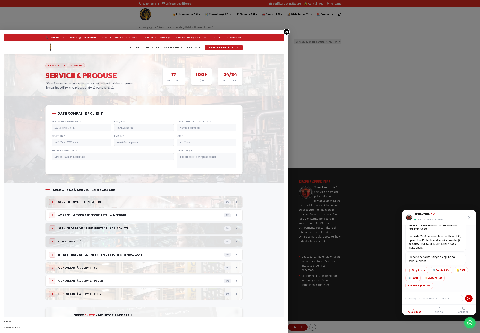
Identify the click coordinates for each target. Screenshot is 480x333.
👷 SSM (460, 270)
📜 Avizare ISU (433, 278)
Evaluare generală (419, 285)
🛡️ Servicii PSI (440, 270)
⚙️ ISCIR (413, 278)
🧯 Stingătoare (416, 270)
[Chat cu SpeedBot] (470, 322)
